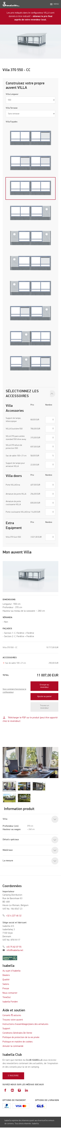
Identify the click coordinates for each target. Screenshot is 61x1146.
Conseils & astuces (12, 1015)
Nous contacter (10, 993)
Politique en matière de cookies (18, 1042)
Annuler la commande (13, 1046)
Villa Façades (11, 122)
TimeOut (7, 997)
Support (6, 1028)
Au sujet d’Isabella (11, 971)
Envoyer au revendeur (44, 686)
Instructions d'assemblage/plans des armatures (25, 1024)
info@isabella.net (15, 950)
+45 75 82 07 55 (13, 947)
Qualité (6, 980)
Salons (6, 984)
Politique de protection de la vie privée (21, 1037)
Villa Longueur (12, 94)
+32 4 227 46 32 (13, 916)
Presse (6, 988)
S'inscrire (13, 1076)
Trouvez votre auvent (13, 1020)
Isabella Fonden (10, 1002)
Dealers (6, 975)
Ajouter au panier (44, 696)
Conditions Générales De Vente (17, 1033)
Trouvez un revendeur (44, 707)
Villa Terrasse (11, 108)
